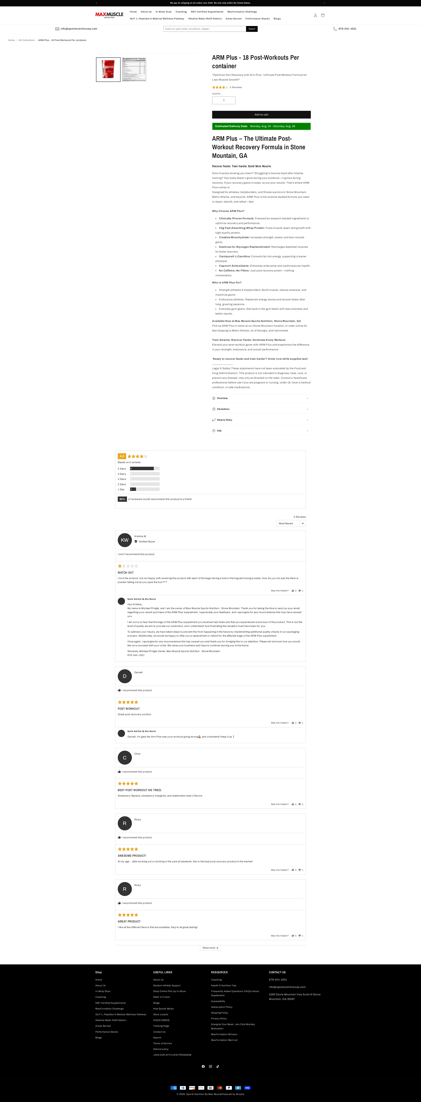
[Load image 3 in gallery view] (134, 70)
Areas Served (103, 1026)
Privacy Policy (219, 1018)
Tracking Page (161, 1026)
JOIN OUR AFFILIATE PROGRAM (172, 1055)
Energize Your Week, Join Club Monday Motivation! (233, 1026)
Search (157, 1037)
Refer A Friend (161, 997)
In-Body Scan (103, 991)
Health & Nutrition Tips (223, 985)
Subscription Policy (221, 1007)
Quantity (216, 94)
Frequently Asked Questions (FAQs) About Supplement (235, 993)
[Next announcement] (324, 3)
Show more (209, 947)
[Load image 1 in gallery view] (108, 70)
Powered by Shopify (233, 1094)
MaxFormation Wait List (224, 1040)
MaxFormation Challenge (109, 1008)
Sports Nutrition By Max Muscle (204, 1094)
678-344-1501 (347, 28)
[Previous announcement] (96, 3)
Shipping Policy (219, 1013)
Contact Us (159, 1032)
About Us (100, 985)
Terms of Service (162, 1043)
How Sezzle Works (163, 1008)
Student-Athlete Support (167, 985)
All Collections (27, 40)
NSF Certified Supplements (110, 1003)
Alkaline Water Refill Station (110, 1020)
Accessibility (218, 1001)
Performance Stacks (106, 1032)
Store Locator (161, 1014)
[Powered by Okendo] (123, 446)
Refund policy (161, 1049)
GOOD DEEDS (161, 1020)
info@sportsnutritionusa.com (79, 28)
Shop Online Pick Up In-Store (169, 991)
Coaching (100, 997)
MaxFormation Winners (224, 1034)
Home (11, 40)
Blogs (98, 1037)
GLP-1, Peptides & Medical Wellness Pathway (120, 1014)
